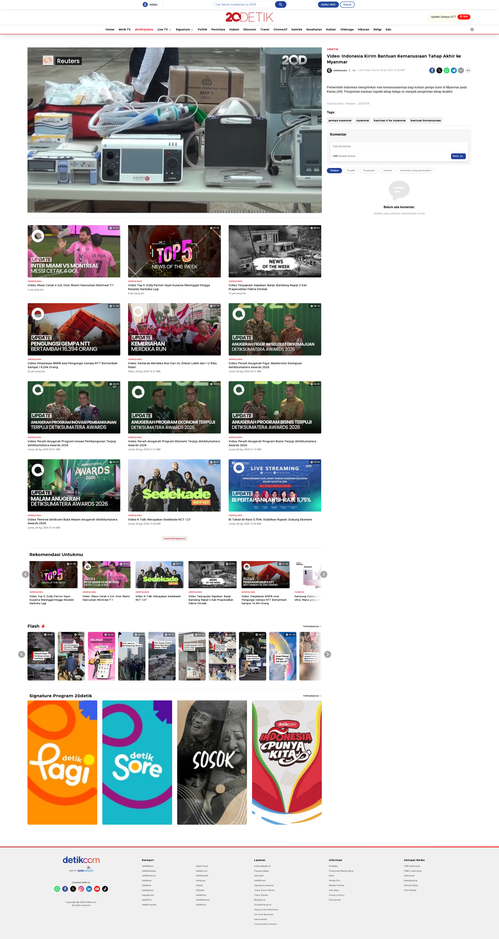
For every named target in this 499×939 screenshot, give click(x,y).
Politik (202, 29)
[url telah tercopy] (461, 70)
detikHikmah (203, 899)
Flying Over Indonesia (266, 909)
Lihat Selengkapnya (174, 538)
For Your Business (263, 914)
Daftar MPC (328, 4)
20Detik (200, 890)
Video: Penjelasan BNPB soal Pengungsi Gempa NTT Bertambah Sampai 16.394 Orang (73, 365)
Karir (331, 875)
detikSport (147, 890)
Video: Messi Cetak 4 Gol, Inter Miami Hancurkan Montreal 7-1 (71, 285)
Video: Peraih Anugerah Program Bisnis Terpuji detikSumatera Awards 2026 (272, 443)
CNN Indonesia (412, 866)
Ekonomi (249, 29)
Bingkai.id (259, 899)
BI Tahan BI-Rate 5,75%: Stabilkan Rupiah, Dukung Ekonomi (270, 519)
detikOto (147, 899)
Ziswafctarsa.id (262, 904)
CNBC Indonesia (413, 871)
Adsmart (259, 875)
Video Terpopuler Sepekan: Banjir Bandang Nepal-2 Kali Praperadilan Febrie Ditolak (268, 287)
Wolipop (200, 880)
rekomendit (260, 919)
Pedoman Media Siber (341, 871)
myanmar (362, 120)
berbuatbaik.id (262, 866)
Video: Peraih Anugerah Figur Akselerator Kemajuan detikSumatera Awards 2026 (265, 365)
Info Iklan (334, 890)
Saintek (296, 29)
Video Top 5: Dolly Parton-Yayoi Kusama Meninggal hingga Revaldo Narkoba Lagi (169, 287)
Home (110, 29)
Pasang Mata (261, 871)
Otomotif (280, 29)
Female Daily (411, 885)
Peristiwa (218, 29)
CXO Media (410, 890)
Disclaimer (335, 899)
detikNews (147, 866)
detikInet (146, 880)
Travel (264, 29)
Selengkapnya (311, 626)
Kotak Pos (334, 880)
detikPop (201, 904)
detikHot (146, 885)
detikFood (201, 871)
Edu (388, 29)
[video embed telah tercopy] (468, 70)
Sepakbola (148, 895)
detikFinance (149, 875)
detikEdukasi (149, 871)
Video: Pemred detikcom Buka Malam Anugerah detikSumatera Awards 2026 (72, 521)
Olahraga (347, 29)
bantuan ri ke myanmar (390, 120)
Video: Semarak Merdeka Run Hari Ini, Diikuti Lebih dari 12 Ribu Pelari (172, 365)
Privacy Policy (336, 895)
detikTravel (202, 866)
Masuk (347, 4)
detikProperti (149, 904)
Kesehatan (314, 29)
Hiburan (363, 29)
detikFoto (201, 895)
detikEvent (260, 880)
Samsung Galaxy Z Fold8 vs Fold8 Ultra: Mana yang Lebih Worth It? (316, 598)
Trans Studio (261, 895)
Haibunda (409, 875)
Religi (377, 29)
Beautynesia (410, 880)
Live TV (163, 29)
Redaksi (333, 866)
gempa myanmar (340, 120)
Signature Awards (264, 885)
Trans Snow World (264, 890)
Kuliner (331, 29)
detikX (199, 885)
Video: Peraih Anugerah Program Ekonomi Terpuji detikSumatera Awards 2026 (174, 443)
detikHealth (202, 875)
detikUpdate (144, 29)
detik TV (125, 29)
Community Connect (265, 924)
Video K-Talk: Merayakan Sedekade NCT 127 (159, 519)
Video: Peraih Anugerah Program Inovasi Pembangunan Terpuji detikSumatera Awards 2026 (72, 443)
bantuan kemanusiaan (426, 120)
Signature (183, 29)
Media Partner (336, 885)
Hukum (234, 29)
